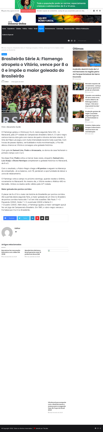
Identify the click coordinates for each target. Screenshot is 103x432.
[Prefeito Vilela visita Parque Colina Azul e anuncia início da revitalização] (78, 128)
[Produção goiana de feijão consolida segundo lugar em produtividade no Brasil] (78, 114)
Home (4, 28)
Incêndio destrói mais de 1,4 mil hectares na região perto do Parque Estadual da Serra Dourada (86, 73)
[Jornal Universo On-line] (17, 19)
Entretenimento (50, 28)
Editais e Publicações (82, 28)
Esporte (41, 28)
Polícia (30, 28)
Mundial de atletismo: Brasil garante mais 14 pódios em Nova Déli (33, 252)
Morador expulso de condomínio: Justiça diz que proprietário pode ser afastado (92, 87)
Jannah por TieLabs (42, 428)
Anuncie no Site (69, 28)
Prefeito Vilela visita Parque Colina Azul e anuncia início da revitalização (92, 128)
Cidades (18, 28)
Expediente (11, 28)
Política (25, 28)
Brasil (35, 28)
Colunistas (59, 28)
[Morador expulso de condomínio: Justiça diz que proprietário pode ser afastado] (78, 86)
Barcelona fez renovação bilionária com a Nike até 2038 (11, 252)
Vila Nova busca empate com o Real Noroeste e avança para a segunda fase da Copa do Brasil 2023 (57, 406)
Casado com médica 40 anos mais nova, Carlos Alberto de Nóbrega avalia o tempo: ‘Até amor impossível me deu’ (93, 100)
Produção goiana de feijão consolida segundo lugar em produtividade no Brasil (92, 115)
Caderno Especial (7, 34)
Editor (7, 81)
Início (4, 48)
